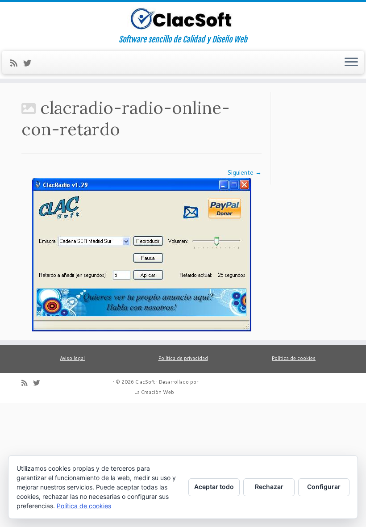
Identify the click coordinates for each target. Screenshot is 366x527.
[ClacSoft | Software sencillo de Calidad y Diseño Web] (183, 18)
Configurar (324, 486)
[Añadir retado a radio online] (141, 253)
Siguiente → (244, 172)
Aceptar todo (214, 486)
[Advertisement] (319, 136)
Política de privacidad (183, 358)
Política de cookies (294, 358)
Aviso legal (72, 358)
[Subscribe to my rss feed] (16, 63)
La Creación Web (154, 392)
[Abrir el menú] (351, 62)
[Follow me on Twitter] (30, 63)
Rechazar (269, 486)
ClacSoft (145, 381)
